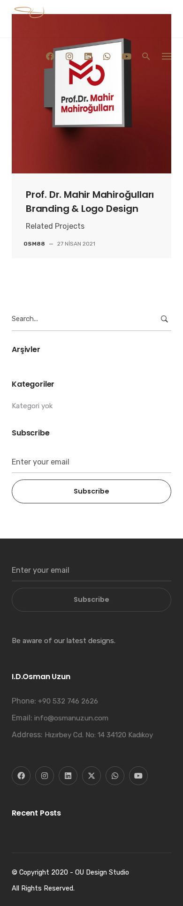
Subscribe (91, 491)
